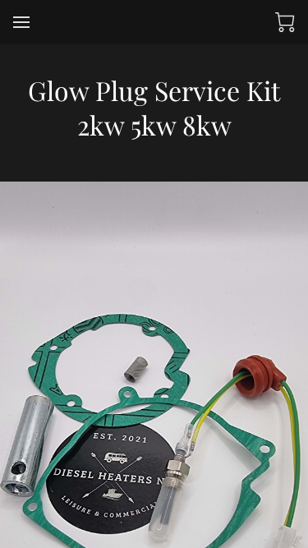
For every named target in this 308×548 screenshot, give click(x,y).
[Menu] (21, 22)
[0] (285, 22)
